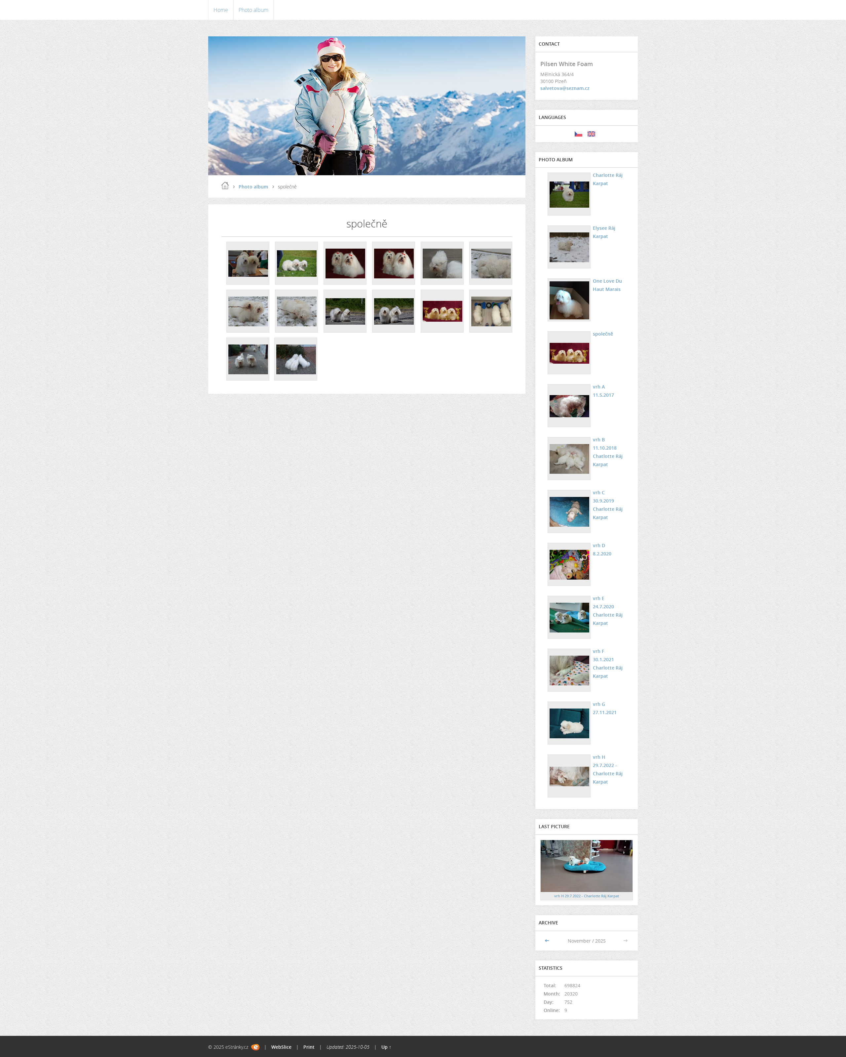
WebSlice (281, 1047)
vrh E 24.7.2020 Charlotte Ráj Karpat (608, 610)
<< (547, 941)
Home (220, 10)
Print (309, 1047)
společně (603, 334)
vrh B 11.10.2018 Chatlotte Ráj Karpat (608, 452)
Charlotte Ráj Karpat (608, 179)
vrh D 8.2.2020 (602, 549)
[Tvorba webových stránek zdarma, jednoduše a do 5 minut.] (255, 1047)
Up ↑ (386, 1047)
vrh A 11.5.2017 (603, 391)
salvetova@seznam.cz (565, 88)
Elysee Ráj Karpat (604, 232)
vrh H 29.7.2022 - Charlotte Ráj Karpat (608, 769)
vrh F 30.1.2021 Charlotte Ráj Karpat (608, 663)
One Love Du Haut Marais (607, 285)
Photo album (253, 10)
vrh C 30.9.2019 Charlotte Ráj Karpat (608, 504)
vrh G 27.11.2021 (605, 708)
